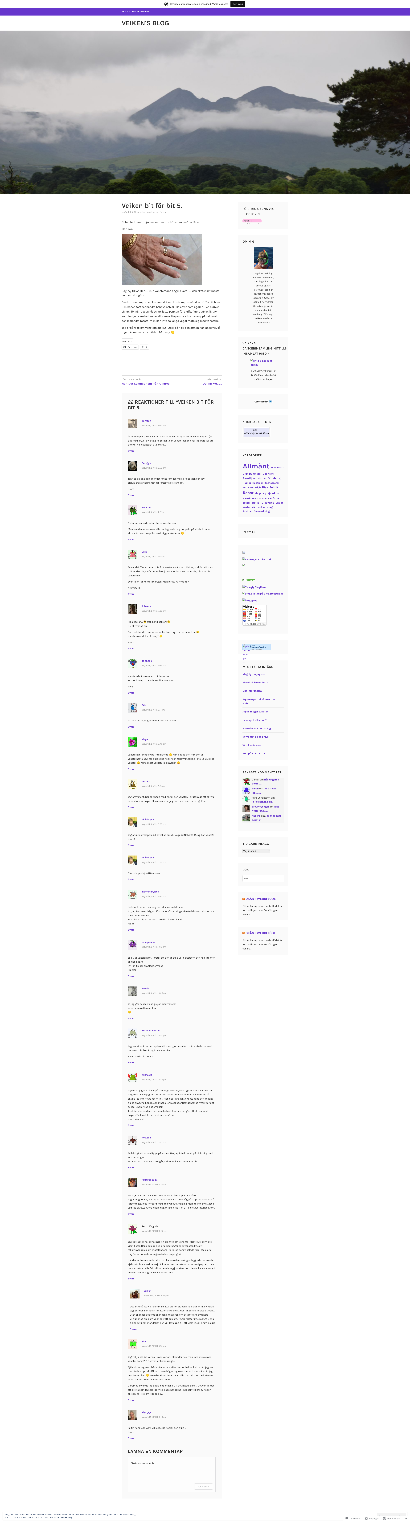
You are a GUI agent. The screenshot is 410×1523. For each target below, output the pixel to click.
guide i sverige (256, 649)
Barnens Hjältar (151, 1030)
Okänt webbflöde (261, 899)
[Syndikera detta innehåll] (243, 899)
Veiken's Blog (145, 23)
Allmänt (256, 466)
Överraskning (262, 511)
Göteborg (274, 478)
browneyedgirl (260, 806)
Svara (131, 450)
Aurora (146, 781)
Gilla (144, 551)
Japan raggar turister (255, 711)
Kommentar (203, 1486)
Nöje (265, 487)
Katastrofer (271, 482)
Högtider (257, 482)
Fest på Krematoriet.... (255, 753)
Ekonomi (268, 473)
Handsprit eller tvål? (254, 720)
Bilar (273, 467)
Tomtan (146, 420)
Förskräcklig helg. (262, 801)
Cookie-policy (66, 1517)
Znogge (146, 463)
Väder (279, 502)
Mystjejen (147, 1412)
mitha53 (147, 1074)
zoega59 (147, 660)
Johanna (147, 606)
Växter (247, 507)
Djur (245, 473)
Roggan (146, 1137)
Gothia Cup (259, 478)
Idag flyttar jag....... (253, 674)
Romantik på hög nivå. (255, 736)
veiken (147, 1290)
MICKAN (146, 507)
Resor (248, 492)
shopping (260, 493)
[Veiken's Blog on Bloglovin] (252, 222)
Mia (144, 1341)
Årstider (248, 511)
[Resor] (248, 580)
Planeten (258, 647)
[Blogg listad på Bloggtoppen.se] (262, 593)
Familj (163, 212)
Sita (144, 705)
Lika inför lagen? (252, 690)
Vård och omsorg (262, 507)
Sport (276, 498)
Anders (256, 815)
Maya (145, 739)
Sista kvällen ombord (255, 682)
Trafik (255, 502)
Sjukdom (273, 493)
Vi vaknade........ (251, 745)
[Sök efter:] (263, 878)
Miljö (258, 487)
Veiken (143, 212)
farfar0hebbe (150, 1179)
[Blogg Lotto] (243, 552)
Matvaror (248, 487)
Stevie (145, 988)
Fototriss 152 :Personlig (256, 728)
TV (261, 502)
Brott (280, 467)
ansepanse (148, 942)
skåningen (148, 819)
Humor (247, 482)
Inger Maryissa (150, 891)
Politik (274, 487)
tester (246, 502)
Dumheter (255, 473)
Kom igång (238, 4)
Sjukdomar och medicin (257, 498)
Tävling (269, 502)
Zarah (255, 788)
